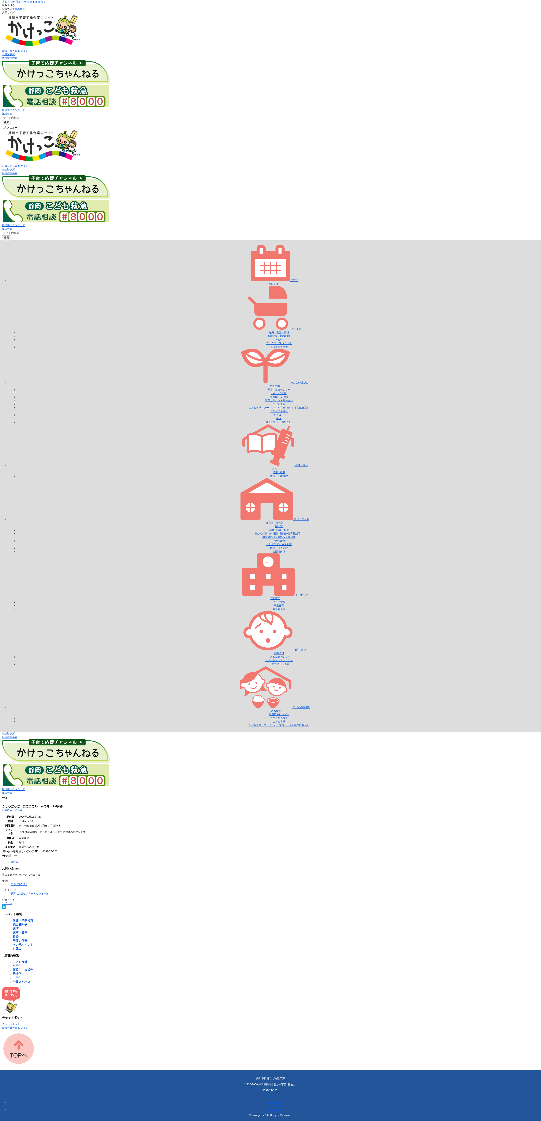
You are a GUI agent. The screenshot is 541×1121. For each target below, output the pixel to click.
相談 (16, 936)
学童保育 (279, 605)
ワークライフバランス (279, 343)
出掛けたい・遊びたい (279, 422)
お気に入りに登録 (12, 810)
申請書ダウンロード (13, 110)
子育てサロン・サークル (279, 400)
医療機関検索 (9, 58)
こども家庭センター (279, 656)
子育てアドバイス (279, 664)
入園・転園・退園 (279, 530)
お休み (14, 862)
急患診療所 (8, 54)
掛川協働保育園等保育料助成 (278, 537)
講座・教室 (279, 472)
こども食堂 (279, 404)
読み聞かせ (20, 924)
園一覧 (279, 526)
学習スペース (21, 981)
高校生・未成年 (23, 969)
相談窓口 (279, 653)
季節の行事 (20, 940)
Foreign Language (34, 1)
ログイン (23, 50)
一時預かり (279, 540)
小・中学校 (279, 601)
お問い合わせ (270, 1096)
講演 (16, 928)
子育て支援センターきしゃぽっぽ (30, 893)
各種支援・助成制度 (279, 336)
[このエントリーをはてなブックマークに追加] (4, 908)
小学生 (17, 965)
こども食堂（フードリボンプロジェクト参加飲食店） (279, 407)
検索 (6, 122)
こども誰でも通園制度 (279, 544)
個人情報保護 (274, 1102)
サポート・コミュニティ (279, 660)
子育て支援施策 (279, 346)
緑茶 (22, 8)
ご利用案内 (16, 1)
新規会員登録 (9, 50)
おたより (279, 414)
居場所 (17, 973)
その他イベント (23, 944)
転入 (278, 339)
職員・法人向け (279, 547)
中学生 (17, 977)
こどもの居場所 (279, 411)
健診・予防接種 (279, 476)
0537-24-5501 (19, 884)
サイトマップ (274, 1109)
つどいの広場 (279, 393)
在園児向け (279, 551)
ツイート (7, 903)
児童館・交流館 (279, 396)
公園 (278, 418)
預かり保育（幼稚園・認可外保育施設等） (279, 533)
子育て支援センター (279, 389)
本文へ (6, 1)
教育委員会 (279, 609)
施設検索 (7, 113)
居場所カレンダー (279, 714)
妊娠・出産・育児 (279, 332)
